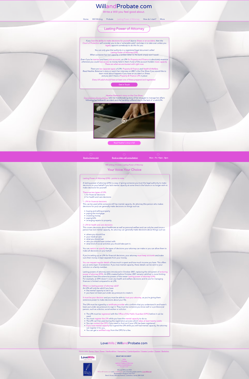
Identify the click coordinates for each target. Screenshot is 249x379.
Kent (97, 351)
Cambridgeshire (133, 351)
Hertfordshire (111, 351)
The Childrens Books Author (96, 98)
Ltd (127, 370)
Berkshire (165, 351)
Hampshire (122, 351)
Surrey (91, 351)
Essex (102, 351)
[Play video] (124, 120)
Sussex (157, 351)
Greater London (147, 351)
